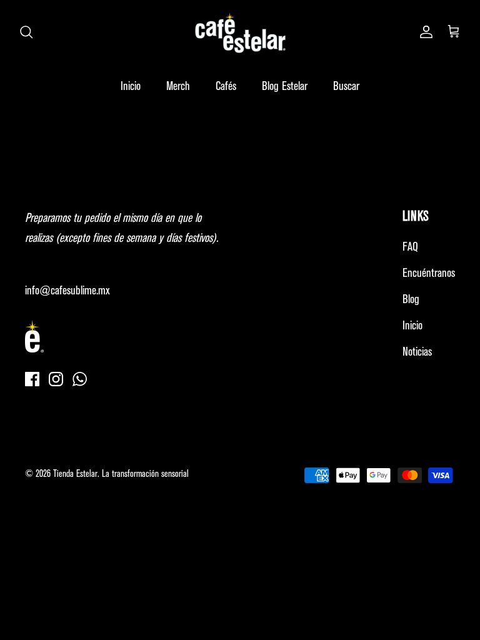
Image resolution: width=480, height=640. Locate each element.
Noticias (417, 352)
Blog (410, 299)
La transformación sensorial (145, 474)
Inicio (131, 86)
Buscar (346, 86)
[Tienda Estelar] (240, 32)
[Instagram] (56, 379)
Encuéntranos (428, 273)
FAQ (410, 247)
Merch (178, 86)
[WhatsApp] (79, 379)
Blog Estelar (285, 86)
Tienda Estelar (75, 474)
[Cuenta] (424, 32)
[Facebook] (32, 379)
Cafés (226, 86)
